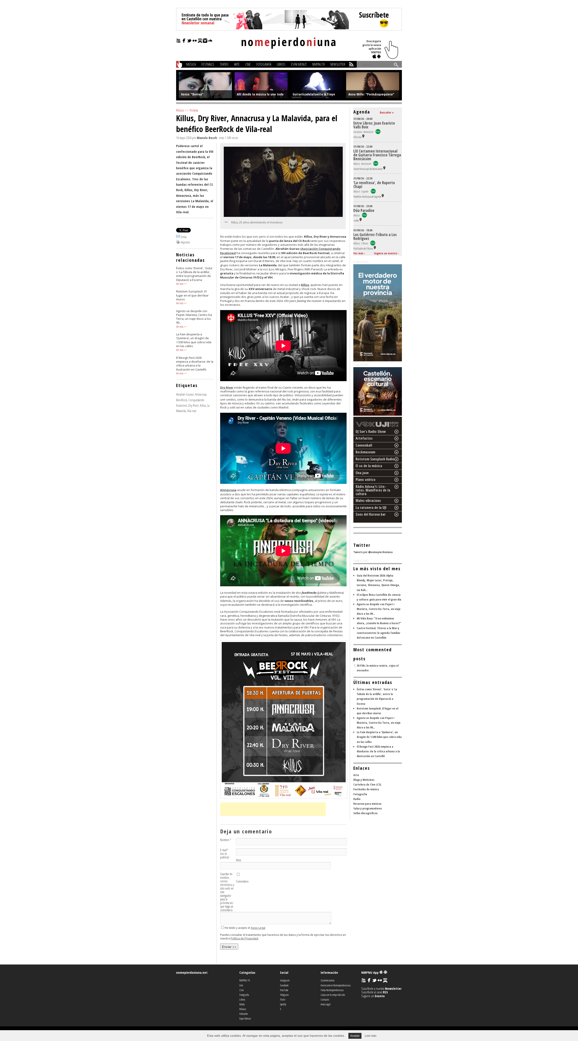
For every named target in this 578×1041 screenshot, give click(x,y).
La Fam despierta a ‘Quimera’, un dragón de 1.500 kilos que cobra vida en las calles (379, 737)
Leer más (370, 1035)
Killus (203, 405)
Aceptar (355, 1035)
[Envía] (178, 236)
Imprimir (185, 242)
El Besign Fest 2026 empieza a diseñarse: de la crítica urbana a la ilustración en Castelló (378, 751)
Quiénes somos (327, 980)
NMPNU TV (318, 64)
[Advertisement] (273, 809)
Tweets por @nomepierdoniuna (373, 552)
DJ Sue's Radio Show (371, 431)
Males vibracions (368, 500)
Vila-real (191, 410)
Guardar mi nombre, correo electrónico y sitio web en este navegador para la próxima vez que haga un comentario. (227, 892)
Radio (356, 799)
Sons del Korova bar (371, 514)
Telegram (284, 995)
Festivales (207, 64)
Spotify (283, 1004)
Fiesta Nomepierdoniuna (332, 990)
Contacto (325, 999)
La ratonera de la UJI (371, 507)
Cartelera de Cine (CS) (367, 784)
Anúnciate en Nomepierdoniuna (336, 985)
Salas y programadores (367, 808)
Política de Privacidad (244, 938)
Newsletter (337, 64)
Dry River (193, 405)
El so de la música (369, 465)
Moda (242, 1004)
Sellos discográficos (365, 813)
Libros (281, 64)
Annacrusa (200, 394)
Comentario (242, 881)
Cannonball (364, 445)
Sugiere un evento (385, 253)
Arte (237, 64)
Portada (194, 110)
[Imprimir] (178, 242)
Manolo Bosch (207, 137)
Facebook (284, 985)
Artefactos (364, 438)
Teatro (224, 64)
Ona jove (362, 472)
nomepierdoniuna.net (191, 972)
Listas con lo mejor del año (333, 995)
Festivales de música (366, 789)
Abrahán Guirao (185, 394)
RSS (385, 992)
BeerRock (181, 400)
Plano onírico (365, 479)
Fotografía (263, 64)
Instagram (285, 980)
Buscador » (387, 112)
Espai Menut (299, 64)
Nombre (225, 840)
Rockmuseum (365, 452)
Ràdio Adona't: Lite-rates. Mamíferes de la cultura (373, 490)
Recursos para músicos (367, 804)
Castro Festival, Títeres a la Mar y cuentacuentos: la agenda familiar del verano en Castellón (378, 633)
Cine (248, 64)
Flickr (282, 999)
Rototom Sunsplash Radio (375, 459)
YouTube (284, 990)
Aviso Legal (258, 928)
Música (191, 64)
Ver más (179, 284)
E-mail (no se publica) (224, 853)
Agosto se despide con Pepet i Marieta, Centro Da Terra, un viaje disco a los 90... (379, 609)
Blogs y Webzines (363, 780)
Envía (183, 236)
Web (238, 860)
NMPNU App (370, 972)
